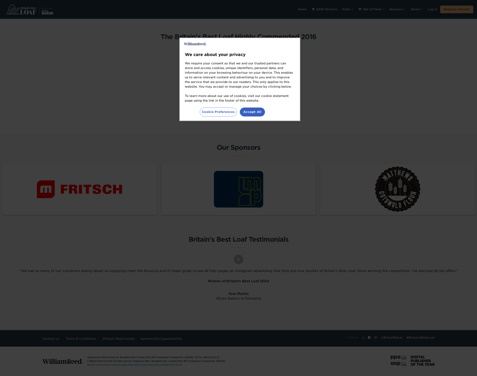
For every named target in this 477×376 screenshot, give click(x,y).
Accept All (252, 112)
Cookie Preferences (218, 112)
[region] (239, 79)
